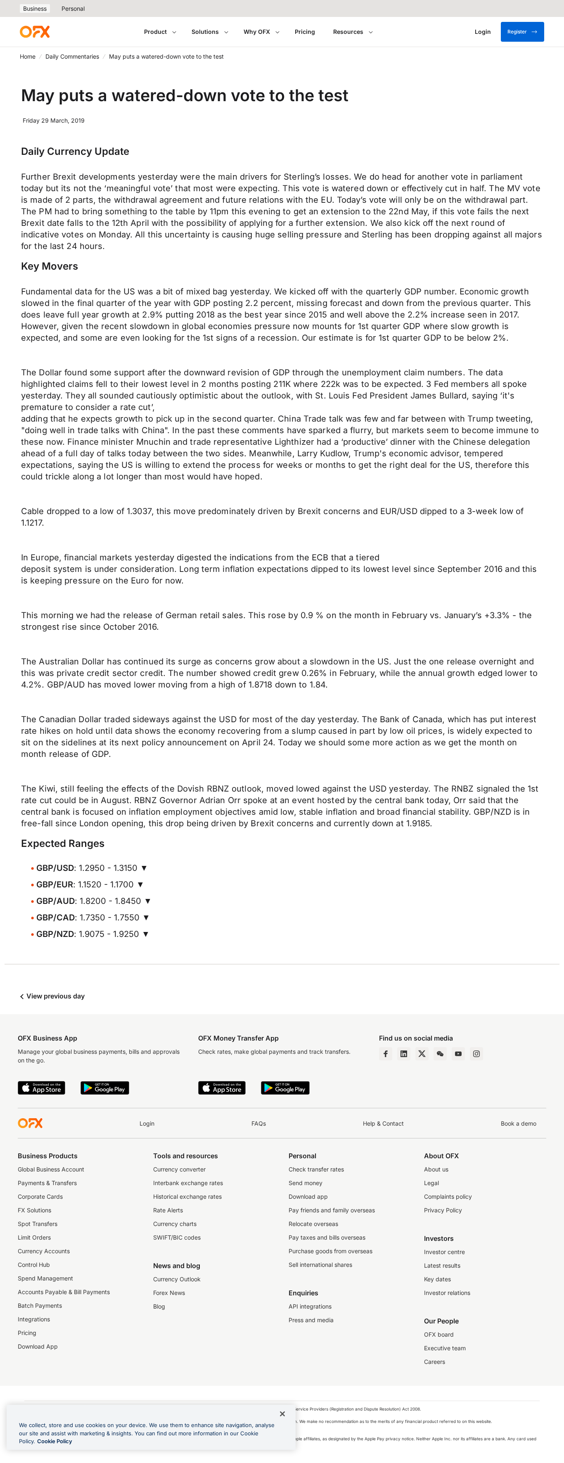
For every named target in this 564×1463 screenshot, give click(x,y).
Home (28, 56)
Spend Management (45, 1278)
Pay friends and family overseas (332, 1210)
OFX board (439, 1334)
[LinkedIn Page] (403, 1053)
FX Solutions (34, 1210)
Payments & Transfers (47, 1182)
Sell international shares (320, 1264)
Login (147, 1123)
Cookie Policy (54, 1441)
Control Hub (34, 1264)
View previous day (55, 996)
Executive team (445, 1348)
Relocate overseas (313, 1223)
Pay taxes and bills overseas (327, 1237)
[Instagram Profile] (476, 1053)
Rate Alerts (168, 1210)
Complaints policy (448, 1196)
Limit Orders (34, 1237)
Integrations (34, 1319)
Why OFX (257, 31)
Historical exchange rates (187, 1196)
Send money (305, 1182)
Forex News (169, 1292)
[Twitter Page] (422, 1053)
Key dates (437, 1279)
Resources (348, 31)
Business (35, 8)
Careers (434, 1361)
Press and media (311, 1319)
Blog (159, 1306)
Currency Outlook (177, 1279)
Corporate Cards (40, 1196)
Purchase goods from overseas (330, 1250)
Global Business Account (51, 1169)
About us (436, 1169)
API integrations (310, 1306)
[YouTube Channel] (458, 1053)
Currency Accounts (44, 1250)
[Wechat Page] (440, 1053)
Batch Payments (40, 1305)
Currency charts (175, 1223)
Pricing (305, 31)
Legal (431, 1182)
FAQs (258, 1123)
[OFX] (35, 32)
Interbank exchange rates (188, 1182)
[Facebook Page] (385, 1053)
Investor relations (447, 1292)
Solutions (205, 31)
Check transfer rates (316, 1169)
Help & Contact (383, 1123)
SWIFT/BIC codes (177, 1237)
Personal (73, 8)
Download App (38, 1346)
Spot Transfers (37, 1223)
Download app (308, 1196)
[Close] (282, 1414)
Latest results (442, 1265)
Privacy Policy (443, 1210)
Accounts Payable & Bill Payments (64, 1291)
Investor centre (444, 1251)
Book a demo (518, 1123)
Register (517, 31)
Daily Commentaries (72, 56)
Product (155, 31)
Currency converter (179, 1169)
